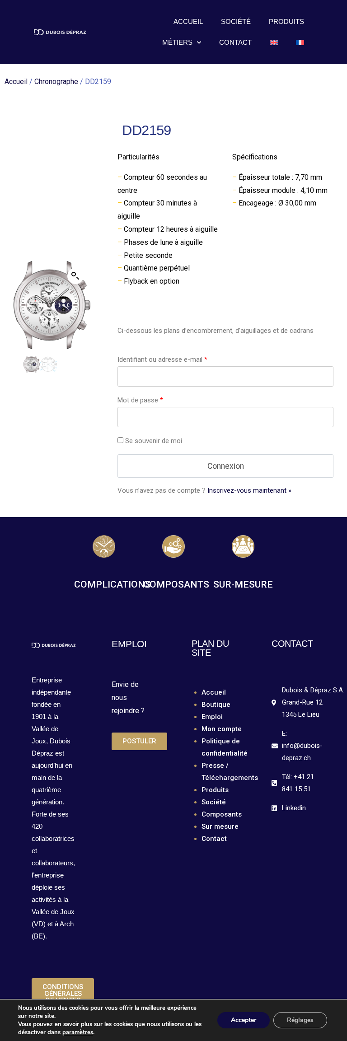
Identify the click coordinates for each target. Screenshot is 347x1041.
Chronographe (56, 81)
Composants (222, 814)
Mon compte (222, 729)
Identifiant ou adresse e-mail (162, 359)
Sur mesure (220, 826)
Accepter (243, 1020)
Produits (286, 21)
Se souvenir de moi (153, 441)
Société (236, 21)
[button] (75, 276)
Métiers (177, 42)
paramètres (77, 1032)
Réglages (300, 1020)
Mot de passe (140, 400)
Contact (235, 42)
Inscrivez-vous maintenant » (249, 490)
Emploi (212, 717)
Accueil (188, 21)
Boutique (216, 704)
